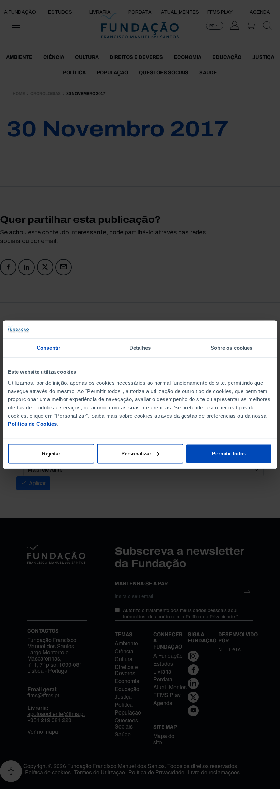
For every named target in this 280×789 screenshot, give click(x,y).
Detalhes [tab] (140, 348)
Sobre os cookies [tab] (232, 348)
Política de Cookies (32, 423)
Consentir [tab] (48, 348)
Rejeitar (51, 453)
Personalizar (136, 453)
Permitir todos (229, 453)
